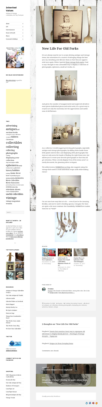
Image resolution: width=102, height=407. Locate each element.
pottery (13, 185)
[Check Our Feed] (96, 403)
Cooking (67, 303)
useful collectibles (14, 194)
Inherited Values (11, 9)
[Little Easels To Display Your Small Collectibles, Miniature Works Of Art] (65, 252)
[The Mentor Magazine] (10, 266)
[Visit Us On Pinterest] (93, 403)
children (14, 137)
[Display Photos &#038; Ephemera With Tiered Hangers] (81, 252)
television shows (13, 189)
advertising (11, 125)
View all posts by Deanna (65, 292)
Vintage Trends (10, 398)
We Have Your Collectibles (13, 329)
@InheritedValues (11, 350)
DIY (7, 27)
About (7, 23)
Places (8, 36)
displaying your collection (79, 305)
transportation (14, 191)
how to (8, 175)
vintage (11, 198)
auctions (9, 132)
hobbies (16, 170)
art (18, 129)
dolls (17, 162)
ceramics (8, 137)
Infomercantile (10, 298)
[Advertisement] (18, 101)
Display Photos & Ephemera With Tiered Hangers (79, 259)
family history (10, 168)
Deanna (50, 291)
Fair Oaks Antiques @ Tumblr (14, 295)
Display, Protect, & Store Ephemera (48, 259)
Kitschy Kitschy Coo (11, 307)
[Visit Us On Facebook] (90, 403)
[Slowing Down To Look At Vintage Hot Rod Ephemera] (19, 275)
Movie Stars (10, 183)
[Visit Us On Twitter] (86, 403)
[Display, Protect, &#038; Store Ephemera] (49, 252)
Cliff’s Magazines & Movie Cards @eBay (13, 376)
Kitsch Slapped (10, 304)
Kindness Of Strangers (12, 386)
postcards (8, 185)
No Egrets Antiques (11, 310)
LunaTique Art (10, 389)
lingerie (18, 175)
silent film (15, 187)
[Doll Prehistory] (10, 257)
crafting (8, 155)
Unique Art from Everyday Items (61, 343)
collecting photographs (12, 151)
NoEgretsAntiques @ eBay (13, 395)
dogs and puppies (10, 162)
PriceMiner (20, 235)
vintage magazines (13, 201)
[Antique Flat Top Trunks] (19, 257)
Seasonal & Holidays (12, 39)
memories (19, 178)
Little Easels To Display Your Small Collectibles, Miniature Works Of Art (64, 261)
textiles (8, 191)
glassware (17, 168)
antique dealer (54, 292)
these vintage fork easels (75, 62)
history (9, 170)
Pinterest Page (10, 313)
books (15, 132)
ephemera (12, 165)
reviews (9, 187)
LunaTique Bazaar (11, 392)
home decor (16, 173)
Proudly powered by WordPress (51, 396)
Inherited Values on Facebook (14, 301)
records (18, 185)
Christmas (9, 139)
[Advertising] (10, 275)
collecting (12, 147)
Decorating (74, 303)
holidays (8, 173)
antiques (11, 129)
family (20, 166)
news (17, 183)
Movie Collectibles (12, 180)
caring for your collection (13, 134)
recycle (22, 185)
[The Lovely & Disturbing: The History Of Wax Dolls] (19, 266)
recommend (9, 235)
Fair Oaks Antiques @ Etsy (13, 383)
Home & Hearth (10, 33)
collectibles (14, 142)
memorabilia (10, 178)
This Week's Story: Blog (12, 326)
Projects (80, 303)
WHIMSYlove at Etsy (62, 167)
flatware (51, 307)
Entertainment (10, 30)
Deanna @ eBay (10, 380)
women (9, 203)
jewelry (13, 175)
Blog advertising (10, 80)
